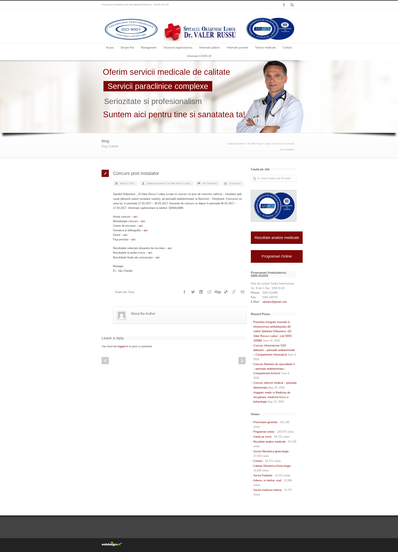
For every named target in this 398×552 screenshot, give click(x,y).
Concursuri (278, 143)
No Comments (210, 183)
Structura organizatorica (178, 47)
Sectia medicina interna (267, 489)
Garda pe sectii (262, 436)
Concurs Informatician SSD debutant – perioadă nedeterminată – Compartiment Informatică (274, 350)
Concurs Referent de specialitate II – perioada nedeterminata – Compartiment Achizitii (274, 369)
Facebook (284, 5)
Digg (218, 292)
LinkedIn (201, 292)
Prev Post (105, 360)
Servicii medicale (265, 47)
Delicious (226, 292)
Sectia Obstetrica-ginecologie (271, 451)
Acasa (110, 47)
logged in (123, 346)
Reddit (209, 292)
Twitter (193, 292)
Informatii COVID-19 (199, 56)
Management (149, 47)
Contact (287, 47)
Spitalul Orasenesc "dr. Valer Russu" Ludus (168, 183)
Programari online (263, 431)
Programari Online (277, 256)
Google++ (234, 292)
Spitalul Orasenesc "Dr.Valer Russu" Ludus (249, 143)
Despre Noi (127, 47)
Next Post (242, 360)
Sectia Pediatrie (262, 475)
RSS (292, 5)
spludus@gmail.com (274, 301)
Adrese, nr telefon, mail (267, 480)
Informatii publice (209, 47)
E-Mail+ (242, 292)
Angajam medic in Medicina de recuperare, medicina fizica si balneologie (271, 397)
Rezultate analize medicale (277, 238)
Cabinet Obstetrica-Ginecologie (272, 465)
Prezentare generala (265, 422)
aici (135, 216)
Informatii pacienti (237, 47)
